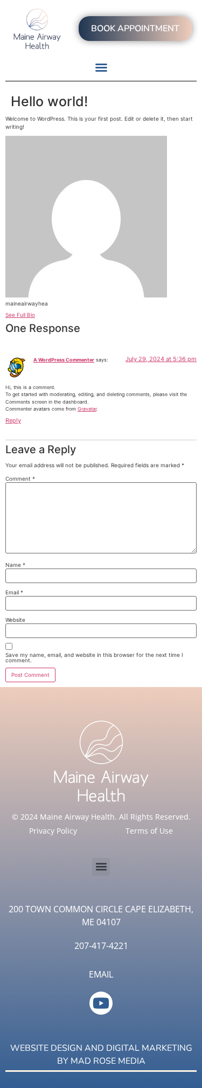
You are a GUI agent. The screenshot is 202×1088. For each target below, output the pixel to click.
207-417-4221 (101, 946)
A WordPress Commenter (63, 360)
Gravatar (87, 409)
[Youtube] (101, 1003)
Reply (13, 420)
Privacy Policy (53, 831)
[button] (101, 67)
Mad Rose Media (108, 1061)
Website (15, 619)
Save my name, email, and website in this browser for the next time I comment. (94, 657)
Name (15, 564)
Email (14, 592)
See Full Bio (20, 314)
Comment (20, 478)
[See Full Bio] (41, 314)
